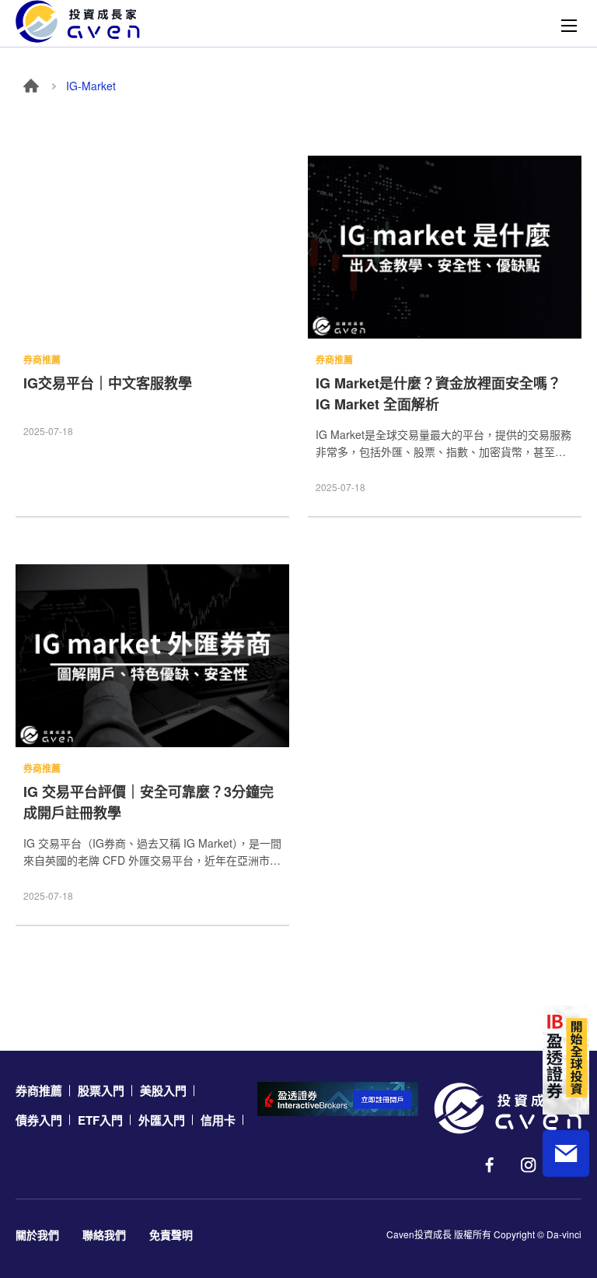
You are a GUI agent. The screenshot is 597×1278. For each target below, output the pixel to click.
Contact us (566, 1153)
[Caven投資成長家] (78, 21)
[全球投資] (566, 1060)
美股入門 (163, 1090)
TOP (566, 1216)
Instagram (529, 1165)
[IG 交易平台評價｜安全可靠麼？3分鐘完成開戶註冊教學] (152, 655)
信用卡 (218, 1120)
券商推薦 (39, 1090)
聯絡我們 (104, 1234)
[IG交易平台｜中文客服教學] (152, 247)
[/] (507, 1108)
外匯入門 (161, 1120)
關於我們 (37, 1234)
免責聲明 (171, 1234)
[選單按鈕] (569, 25)
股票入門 (101, 1090)
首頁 (31, 85)
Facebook (490, 1165)
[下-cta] (337, 1099)
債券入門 (39, 1120)
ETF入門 (100, 1120)
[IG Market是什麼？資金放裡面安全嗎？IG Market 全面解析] (444, 247)
